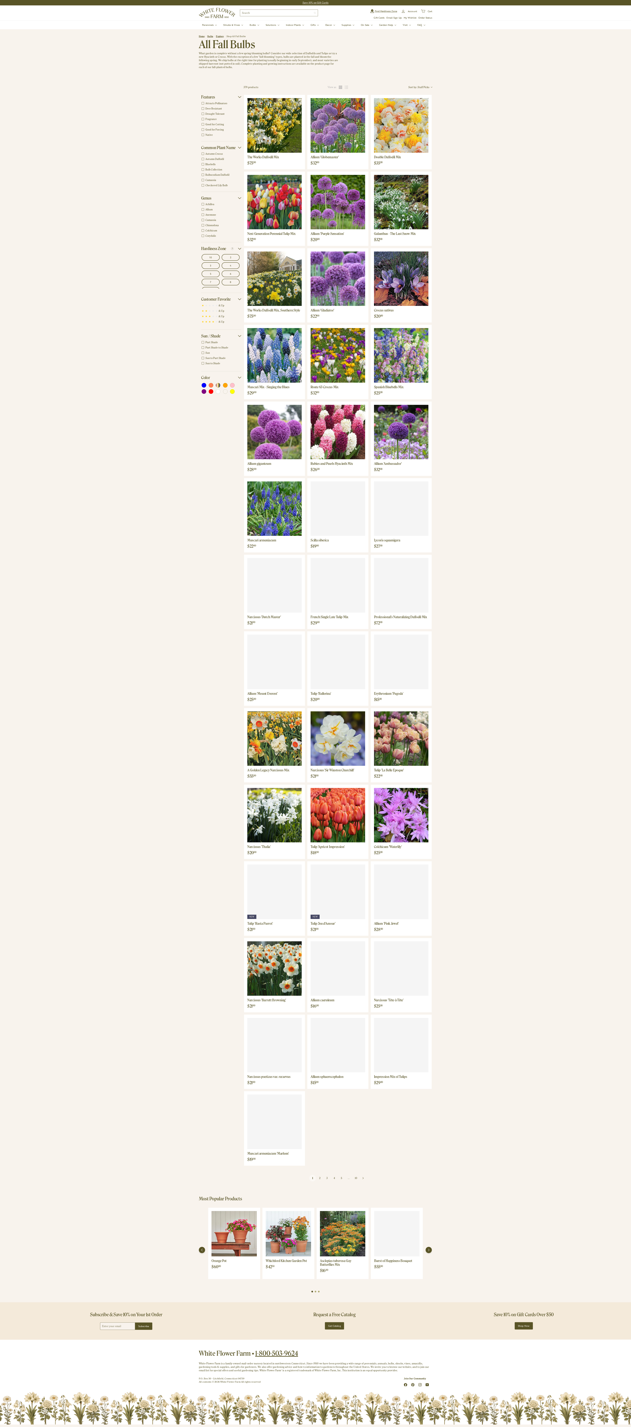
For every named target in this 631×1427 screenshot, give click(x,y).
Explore (219, 36)
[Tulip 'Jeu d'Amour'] (338, 892)
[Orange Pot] (234, 1233)
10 (356, 1178)
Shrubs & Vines (232, 24)
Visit (405, 24)
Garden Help (386, 24)
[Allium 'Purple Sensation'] (338, 202)
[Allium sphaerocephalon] (338, 1045)
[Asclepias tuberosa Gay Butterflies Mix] (342, 1233)
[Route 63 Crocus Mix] (338, 355)
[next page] (363, 1178)
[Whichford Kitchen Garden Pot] (288, 1233)
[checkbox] (221, 103)
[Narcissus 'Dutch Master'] (274, 585)
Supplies (347, 24)
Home (202, 36)
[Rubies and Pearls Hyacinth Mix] (338, 432)
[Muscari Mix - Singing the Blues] (274, 355)
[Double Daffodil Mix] (401, 125)
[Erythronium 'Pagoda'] (401, 662)
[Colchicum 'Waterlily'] (401, 815)
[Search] (315, 13)
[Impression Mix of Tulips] (401, 1045)
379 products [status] (251, 87)
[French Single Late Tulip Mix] (338, 585)
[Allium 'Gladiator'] (338, 278)
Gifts (313, 24)
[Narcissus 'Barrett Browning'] (274, 968)
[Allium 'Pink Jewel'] (401, 892)
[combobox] (279, 13)
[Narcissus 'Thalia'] (274, 815)
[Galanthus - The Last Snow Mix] (401, 202)
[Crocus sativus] (401, 278)
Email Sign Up (394, 17)
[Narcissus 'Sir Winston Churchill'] (338, 738)
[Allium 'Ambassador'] (401, 432)
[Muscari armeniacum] (274, 508)
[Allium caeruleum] (338, 968)
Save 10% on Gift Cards (316, 2)
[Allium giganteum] (274, 432)
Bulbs (253, 24)
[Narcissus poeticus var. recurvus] (274, 1045)
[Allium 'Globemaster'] (338, 125)
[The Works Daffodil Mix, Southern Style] (274, 278)
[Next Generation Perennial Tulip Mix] (274, 202)
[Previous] (202, 1250)
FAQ (420, 24)
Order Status (425, 17)
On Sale (365, 24)
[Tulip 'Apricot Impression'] (338, 815)
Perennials (208, 24)
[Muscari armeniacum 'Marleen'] (274, 1121)
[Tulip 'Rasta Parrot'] (274, 892)
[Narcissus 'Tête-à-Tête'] (401, 968)
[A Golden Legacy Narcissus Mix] (274, 738)
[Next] (429, 1250)
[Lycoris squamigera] (401, 508)
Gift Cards (379, 17)
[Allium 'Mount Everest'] (274, 662)
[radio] (340, 87)
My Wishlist (410, 17)
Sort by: (418, 87)
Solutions (271, 24)
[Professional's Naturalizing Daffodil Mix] (401, 585)
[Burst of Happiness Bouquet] (397, 1233)
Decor (329, 24)
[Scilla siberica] (338, 508)
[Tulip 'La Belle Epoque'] (401, 738)
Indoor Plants (294, 24)
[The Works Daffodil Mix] (274, 125)
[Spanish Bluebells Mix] (401, 355)
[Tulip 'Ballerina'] (338, 662)
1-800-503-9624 (276, 1353)
